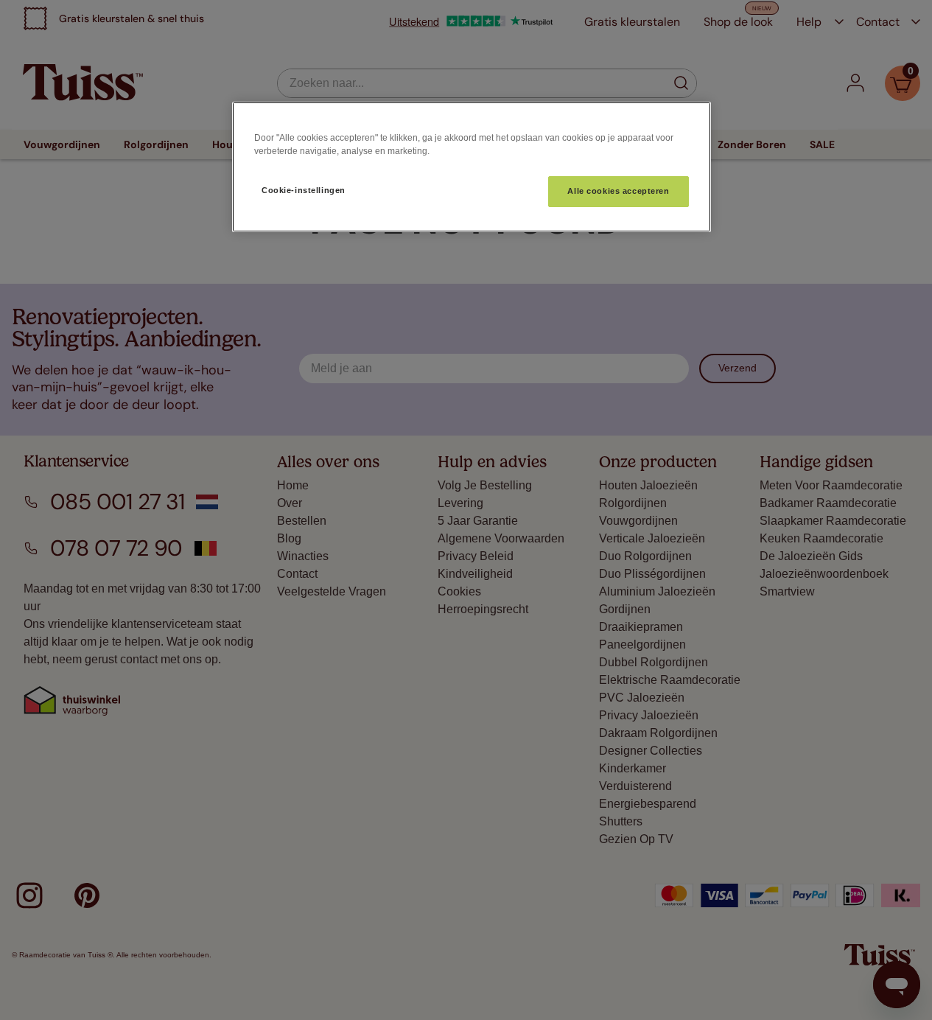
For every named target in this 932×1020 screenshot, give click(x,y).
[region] (471, 167)
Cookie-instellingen (304, 190)
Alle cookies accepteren (618, 190)
